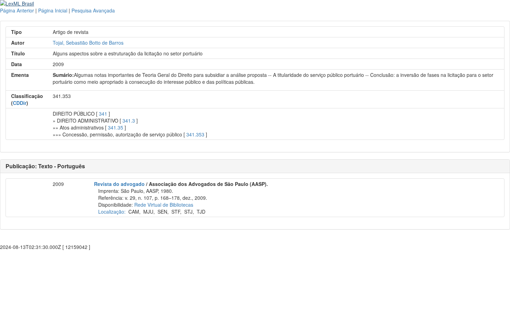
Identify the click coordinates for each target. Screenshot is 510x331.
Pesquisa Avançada (93, 10)
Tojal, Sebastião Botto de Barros (88, 42)
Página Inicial (52, 10)
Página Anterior (17, 10)
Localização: (112, 211)
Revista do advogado (119, 183)
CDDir (19, 102)
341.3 (128, 120)
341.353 (195, 134)
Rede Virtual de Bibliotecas (163, 204)
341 (103, 113)
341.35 (115, 127)
